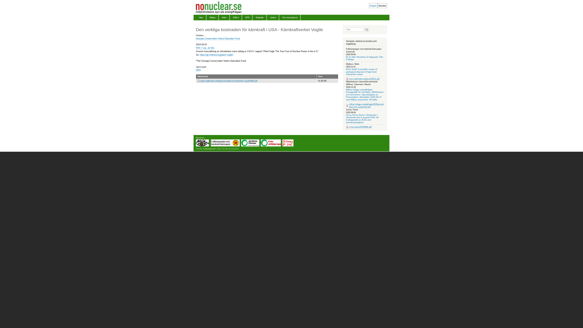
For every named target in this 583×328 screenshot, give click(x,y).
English (373, 5)
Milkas (212, 17)
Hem (201, 17)
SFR (247, 17)
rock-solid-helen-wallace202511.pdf (364, 79)
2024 (198, 69)
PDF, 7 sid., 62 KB (205, 48)
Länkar (273, 17)
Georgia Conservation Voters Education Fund (218, 38)
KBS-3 (236, 17)
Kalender (260, 17)
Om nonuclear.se (290, 17)
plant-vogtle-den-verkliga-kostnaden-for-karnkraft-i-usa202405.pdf (228, 81)
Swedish (382, 5)
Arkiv (224, 17)
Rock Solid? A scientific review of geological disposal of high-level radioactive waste (361, 71)
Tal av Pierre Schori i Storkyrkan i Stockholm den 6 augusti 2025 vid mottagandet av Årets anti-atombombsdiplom (362, 119)
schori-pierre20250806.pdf (360, 127)
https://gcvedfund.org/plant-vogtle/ (216, 54)
